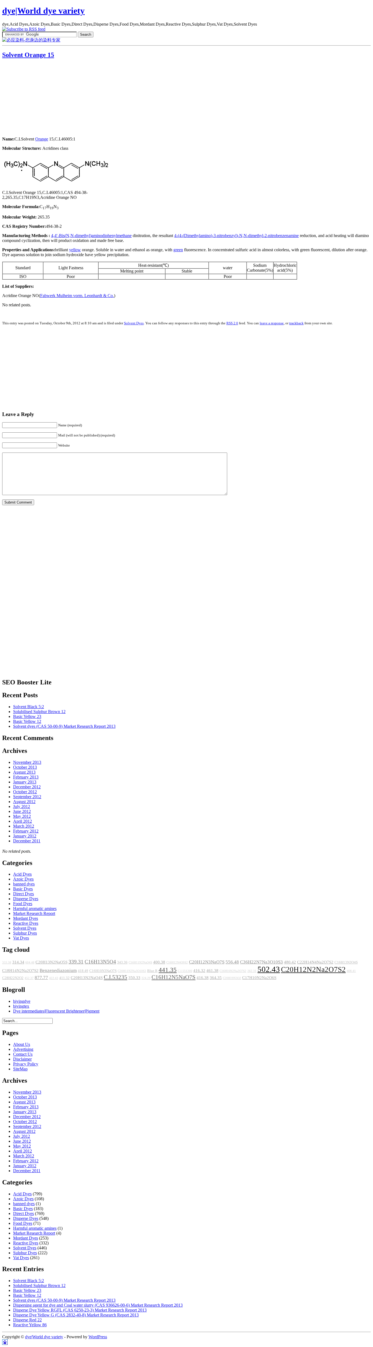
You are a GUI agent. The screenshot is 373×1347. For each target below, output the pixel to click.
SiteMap (20, 1069)
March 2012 (23, 826)
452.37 (29, 978)
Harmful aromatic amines (35, 908)
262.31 (251, 970)
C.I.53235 (115, 977)
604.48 (29, 962)
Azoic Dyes (23, 879)
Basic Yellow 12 (27, 721)
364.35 (216, 977)
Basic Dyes (23, 889)
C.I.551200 (185, 970)
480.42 (290, 962)
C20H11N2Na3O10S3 (132, 970)
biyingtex (21, 1006)
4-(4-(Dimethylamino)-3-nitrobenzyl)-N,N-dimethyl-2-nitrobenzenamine (236, 235)
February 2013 (26, 777)
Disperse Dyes (25, 898)
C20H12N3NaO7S (206, 962)
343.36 (122, 962)
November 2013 (27, 762)
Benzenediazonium (58, 970)
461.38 (212, 970)
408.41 (351, 970)
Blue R (152, 971)
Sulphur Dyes (25, 933)
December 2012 (27, 787)
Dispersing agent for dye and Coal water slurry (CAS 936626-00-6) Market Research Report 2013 (98, 1305)
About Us (21, 1044)
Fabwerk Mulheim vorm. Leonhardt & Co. (77, 295)
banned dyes (24, 884)
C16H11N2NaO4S (140, 962)
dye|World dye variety (43, 11)
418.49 (83, 971)
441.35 (168, 969)
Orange (41, 139)
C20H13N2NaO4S (87, 977)
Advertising (23, 1049)
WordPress (97, 1336)
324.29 (145, 978)
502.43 (268, 969)
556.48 (232, 962)
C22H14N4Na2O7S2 (315, 962)
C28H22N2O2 (12, 978)
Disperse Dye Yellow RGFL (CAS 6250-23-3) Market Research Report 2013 (80, 1310)
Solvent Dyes (134, 323)
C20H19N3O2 (232, 978)
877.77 (41, 977)
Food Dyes (22, 903)
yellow (75, 249)
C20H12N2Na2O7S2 (313, 969)
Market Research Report (34, 913)
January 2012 (24, 836)
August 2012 (24, 801)
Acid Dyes (22, 874)
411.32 (64, 978)
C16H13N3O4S (346, 962)
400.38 (159, 962)
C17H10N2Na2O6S (259, 977)
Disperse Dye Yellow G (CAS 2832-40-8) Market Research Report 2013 (76, 1315)
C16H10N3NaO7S (103, 971)
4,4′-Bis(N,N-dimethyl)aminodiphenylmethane (91, 235)
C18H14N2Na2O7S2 (20, 970)
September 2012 (27, 796)
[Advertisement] (36, 98)
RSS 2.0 (232, 323)
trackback (296, 323)
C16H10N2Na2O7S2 (233, 970)
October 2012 (25, 791)
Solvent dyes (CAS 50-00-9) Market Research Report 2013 (64, 726)
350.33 (134, 977)
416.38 (203, 977)
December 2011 (26, 841)
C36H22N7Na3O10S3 (261, 962)
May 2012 (22, 816)
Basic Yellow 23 (27, 716)
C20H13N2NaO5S (51, 962)
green (178, 249)
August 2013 (24, 772)
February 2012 (26, 831)
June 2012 (22, 811)
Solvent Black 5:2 (28, 706)
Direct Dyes (23, 893)
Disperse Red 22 (27, 1320)
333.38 (6, 962)
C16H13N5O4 (100, 962)
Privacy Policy (25, 1064)
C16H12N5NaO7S (174, 977)
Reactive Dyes (25, 923)
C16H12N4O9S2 (177, 962)
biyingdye (21, 1001)
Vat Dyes (21, 938)
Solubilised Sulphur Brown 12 (39, 711)
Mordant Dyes (25, 918)
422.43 (53, 978)
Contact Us (22, 1054)
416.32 (199, 970)
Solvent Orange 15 (28, 54)
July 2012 (21, 806)
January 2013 (24, 782)
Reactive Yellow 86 (30, 1324)
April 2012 (22, 821)
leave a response (272, 323)
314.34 (18, 962)
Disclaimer (22, 1059)
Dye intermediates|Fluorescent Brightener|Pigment (56, 1011)
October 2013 (25, 767)
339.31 (76, 962)
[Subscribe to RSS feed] (23, 29)
